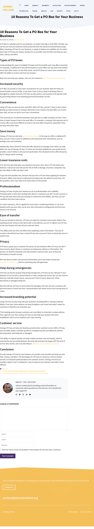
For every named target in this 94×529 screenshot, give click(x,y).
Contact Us (9, 487)
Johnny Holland (8, 8)
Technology (24, 11)
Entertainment (70, 5)
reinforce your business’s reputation (45, 344)
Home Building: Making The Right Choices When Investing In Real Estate (25, 373)
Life (51, 11)
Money (82, 5)
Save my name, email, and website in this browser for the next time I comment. (31, 450)
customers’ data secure (8, 262)
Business (45, 5)
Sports (60, 11)
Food (68, 11)
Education (57, 5)
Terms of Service (85, 512)
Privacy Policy (72, 512)
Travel (35, 11)
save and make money (30, 136)
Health (44, 11)
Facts (76, 11)
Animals (35, 5)
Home (27, 5)
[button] (20, 5)
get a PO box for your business (54, 78)
